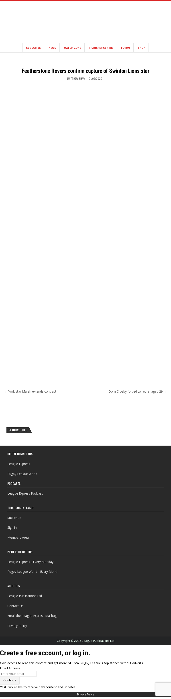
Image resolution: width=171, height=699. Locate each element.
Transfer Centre (101, 47)
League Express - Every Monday (30, 562)
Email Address (10, 668)
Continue (9, 680)
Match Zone (72, 47)
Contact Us (15, 606)
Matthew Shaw (76, 78)
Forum (125, 47)
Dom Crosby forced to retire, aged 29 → (137, 391)
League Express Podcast (25, 493)
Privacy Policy (17, 626)
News (52, 47)
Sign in (12, 527)
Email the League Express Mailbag (32, 615)
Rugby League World (22, 474)
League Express (18, 464)
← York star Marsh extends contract (30, 391)
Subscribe (33, 47)
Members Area (18, 537)
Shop (141, 47)
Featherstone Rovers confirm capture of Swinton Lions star (85, 70)
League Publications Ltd (24, 596)
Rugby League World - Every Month (32, 571)
